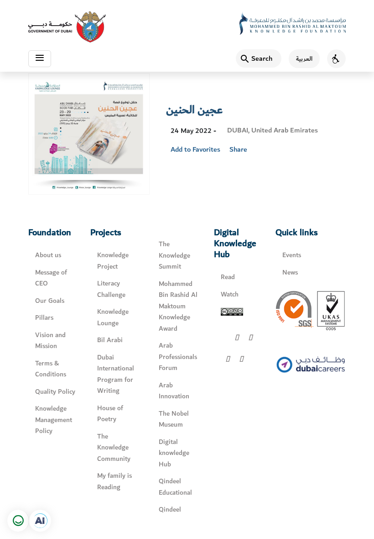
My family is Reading (114, 481)
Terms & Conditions (50, 369)
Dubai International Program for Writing (115, 374)
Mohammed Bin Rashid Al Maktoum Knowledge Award (178, 306)
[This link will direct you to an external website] (67, 27)
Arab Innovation (174, 391)
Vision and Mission (50, 340)
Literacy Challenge (111, 289)
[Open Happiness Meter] (18, 521)
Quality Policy (55, 391)
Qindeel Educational (175, 487)
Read (228, 277)
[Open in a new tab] (40, 521)
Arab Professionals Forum (178, 357)
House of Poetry (110, 413)
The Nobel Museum (174, 419)
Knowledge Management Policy (53, 420)
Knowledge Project (113, 260)
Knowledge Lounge (113, 317)
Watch (230, 294)
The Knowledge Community (113, 448)
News (290, 272)
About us (48, 255)
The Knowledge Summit (174, 255)
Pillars (44, 317)
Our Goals (49, 300)
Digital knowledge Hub (174, 453)
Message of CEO (51, 278)
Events (291, 255)
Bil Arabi (110, 340)
